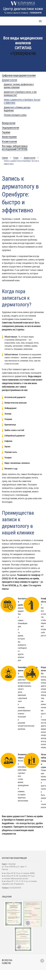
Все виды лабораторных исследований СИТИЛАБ (15, 148)
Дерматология (9, 79)
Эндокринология (10, 127)
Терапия (6, 132)
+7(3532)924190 (36, 13)
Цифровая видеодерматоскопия (19, 75)
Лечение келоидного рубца (15, 115)
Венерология (8, 123)
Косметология (9, 141)
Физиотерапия (9, 136)
